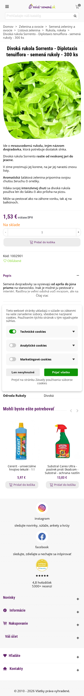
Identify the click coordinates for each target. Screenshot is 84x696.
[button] (42, 275)
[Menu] (7, 6)
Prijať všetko (61, 372)
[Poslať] (75, 15)
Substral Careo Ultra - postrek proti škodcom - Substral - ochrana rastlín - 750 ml (62, 471)
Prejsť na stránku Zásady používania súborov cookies (42, 381)
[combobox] (38, 15)
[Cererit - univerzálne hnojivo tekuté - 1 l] (21, 441)
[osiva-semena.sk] (42, 6)
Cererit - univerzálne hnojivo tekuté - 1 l (22, 468)
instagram (42, 518)
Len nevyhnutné (23, 372)
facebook (42, 547)
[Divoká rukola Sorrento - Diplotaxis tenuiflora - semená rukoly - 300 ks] (42, 99)
